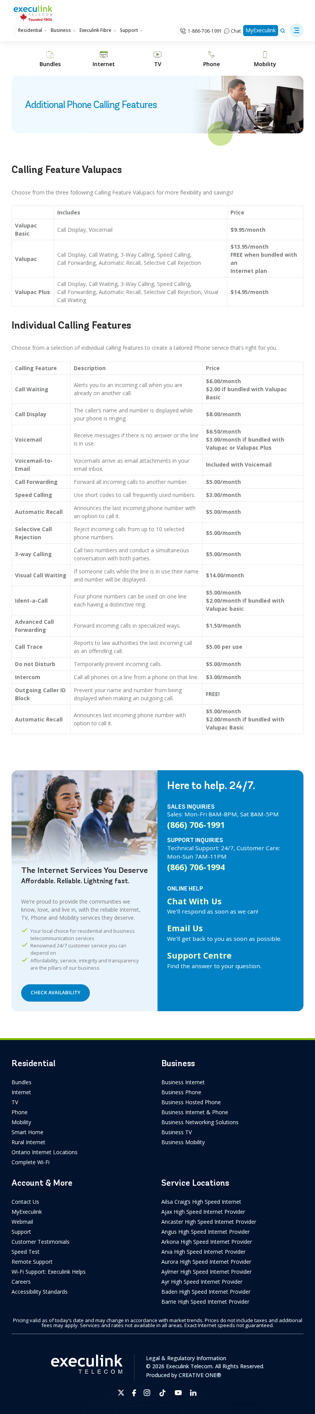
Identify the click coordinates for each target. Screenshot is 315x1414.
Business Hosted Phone (191, 1102)
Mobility (21, 1122)
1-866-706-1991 (205, 31)
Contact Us (25, 1201)
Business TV (176, 1132)
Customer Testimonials (41, 1241)
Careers (21, 1281)
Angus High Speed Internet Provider (205, 1231)
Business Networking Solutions (200, 1122)
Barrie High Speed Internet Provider (205, 1301)
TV (15, 1102)
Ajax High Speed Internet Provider (203, 1211)
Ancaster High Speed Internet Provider (208, 1221)
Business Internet (183, 1082)
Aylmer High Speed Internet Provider (206, 1271)
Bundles (22, 1082)
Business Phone (181, 1092)
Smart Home (27, 1132)
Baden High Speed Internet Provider (205, 1291)
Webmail (22, 1221)
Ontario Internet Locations (45, 1152)
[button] (296, 30)
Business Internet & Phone (194, 1112)
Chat (236, 31)
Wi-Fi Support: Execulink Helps (49, 1271)
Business (61, 30)
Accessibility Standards (40, 1291)
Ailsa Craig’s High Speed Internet (201, 1201)
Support (129, 30)
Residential (30, 30)
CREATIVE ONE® (200, 1375)
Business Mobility (183, 1142)
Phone (20, 1112)
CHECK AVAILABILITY (55, 992)
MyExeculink (260, 30)
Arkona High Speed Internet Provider (206, 1241)
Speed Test (26, 1251)
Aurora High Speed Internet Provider (206, 1261)
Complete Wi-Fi (31, 1162)
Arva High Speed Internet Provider (203, 1251)
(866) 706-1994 (196, 866)
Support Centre (199, 955)
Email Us (185, 928)
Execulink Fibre (95, 30)
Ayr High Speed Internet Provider (201, 1281)
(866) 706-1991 (196, 824)
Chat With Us (194, 901)
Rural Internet (28, 1142)
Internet (21, 1092)
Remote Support (32, 1261)
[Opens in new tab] (121, 1393)
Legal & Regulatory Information (186, 1358)
